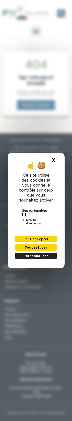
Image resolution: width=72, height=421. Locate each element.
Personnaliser (36, 256)
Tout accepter (36, 239)
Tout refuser (36, 247)
